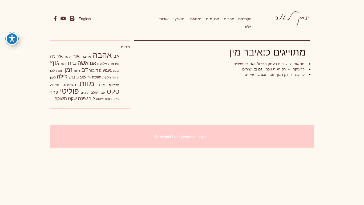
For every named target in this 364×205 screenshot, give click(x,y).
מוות (86, 82)
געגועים (105, 70)
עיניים (84, 92)
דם (84, 69)
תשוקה (61, 98)
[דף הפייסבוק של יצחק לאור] (55, 18)
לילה (62, 76)
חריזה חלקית (110, 77)
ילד (89, 77)
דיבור (93, 70)
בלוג (248, 26)
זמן (68, 69)
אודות (164, 18)
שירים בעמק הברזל (271, 63)
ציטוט (100, 98)
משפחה (69, 84)
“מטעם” (195, 18)
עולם (94, 92)
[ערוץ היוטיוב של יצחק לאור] (63, 18)
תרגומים (212, 18)
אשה (83, 62)
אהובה (86, 56)
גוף (54, 62)
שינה (83, 98)
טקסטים (244, 18)
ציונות (108, 99)
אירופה (113, 63)
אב (116, 55)
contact (189, 136)
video (203, 136)
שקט (72, 98)
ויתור (76, 70)
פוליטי (69, 90)
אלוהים (102, 63)
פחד (54, 92)
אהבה (102, 54)
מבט (101, 84)
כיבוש (73, 76)
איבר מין (246, 51)
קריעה (299, 74)
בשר (63, 63)
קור (92, 98)
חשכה (96, 77)
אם (93, 63)
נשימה (54, 84)
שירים (238, 63)
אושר (67, 56)
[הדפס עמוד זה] (72, 18)
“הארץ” (178, 18)
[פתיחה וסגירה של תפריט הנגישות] (12, 38)
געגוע (116, 71)
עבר (102, 92)
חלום (53, 70)
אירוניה (56, 56)
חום (60, 70)
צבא (116, 98)
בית (72, 62)
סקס (113, 91)
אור (76, 55)
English (85, 18)
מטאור (299, 63)
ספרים (229, 18)
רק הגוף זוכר (275, 69)
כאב (83, 77)
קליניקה (298, 69)
